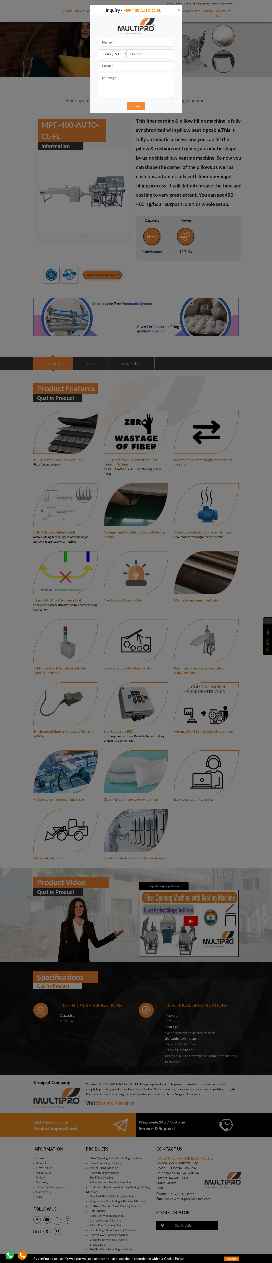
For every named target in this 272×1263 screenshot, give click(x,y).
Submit (136, 106)
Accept (231, 1258)
